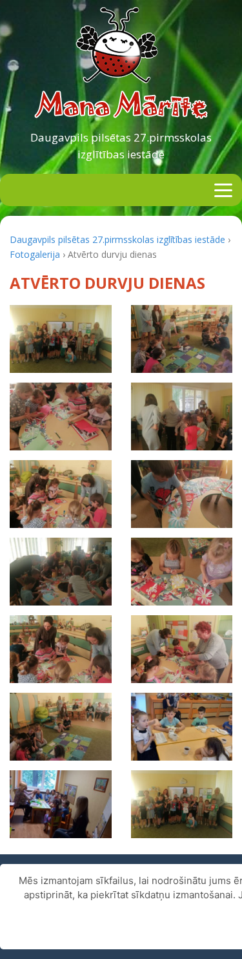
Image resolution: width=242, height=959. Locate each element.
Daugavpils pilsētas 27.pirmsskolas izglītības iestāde (121, 146)
